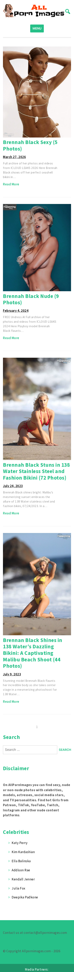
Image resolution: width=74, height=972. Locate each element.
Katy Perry (19, 843)
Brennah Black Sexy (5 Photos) (30, 145)
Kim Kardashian (23, 852)
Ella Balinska (21, 861)
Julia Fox (18, 888)
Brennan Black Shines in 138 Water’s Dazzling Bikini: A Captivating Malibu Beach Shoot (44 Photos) (32, 653)
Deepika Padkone (25, 897)
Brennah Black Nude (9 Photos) (31, 299)
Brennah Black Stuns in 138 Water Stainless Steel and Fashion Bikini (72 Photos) (36, 471)
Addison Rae (21, 870)
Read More (11, 184)
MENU (37, 28)
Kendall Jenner (23, 879)
